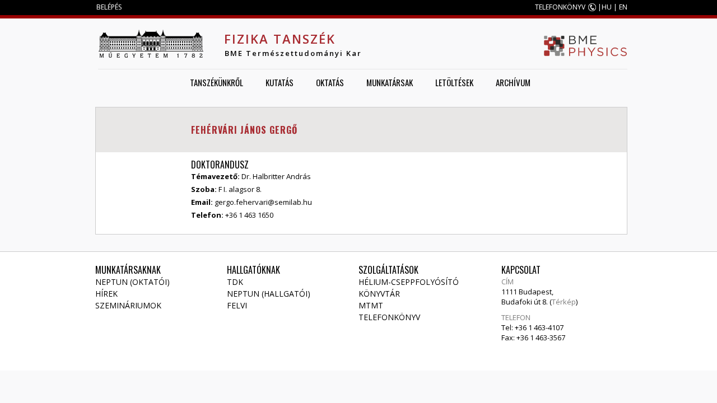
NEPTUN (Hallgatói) (268, 293)
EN (623, 7)
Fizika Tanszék (280, 38)
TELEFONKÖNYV (560, 7)
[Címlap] (151, 44)
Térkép (564, 302)
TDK (235, 282)
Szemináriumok (128, 305)
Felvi (237, 305)
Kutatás (280, 82)
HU (607, 7)
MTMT (370, 305)
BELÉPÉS (109, 7)
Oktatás (330, 82)
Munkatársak (389, 82)
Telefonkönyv (389, 317)
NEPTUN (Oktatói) (132, 282)
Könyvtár (379, 293)
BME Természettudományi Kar (293, 53)
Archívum (513, 82)
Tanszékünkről (216, 82)
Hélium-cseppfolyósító (408, 282)
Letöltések (454, 82)
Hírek (106, 293)
